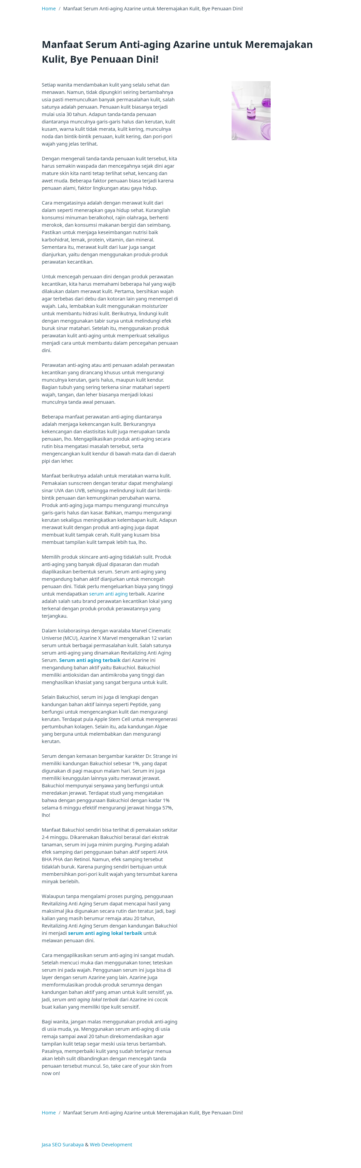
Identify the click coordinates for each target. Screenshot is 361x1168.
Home (49, 8)
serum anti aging (108, 593)
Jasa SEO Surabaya (63, 1144)
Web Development (111, 1144)
